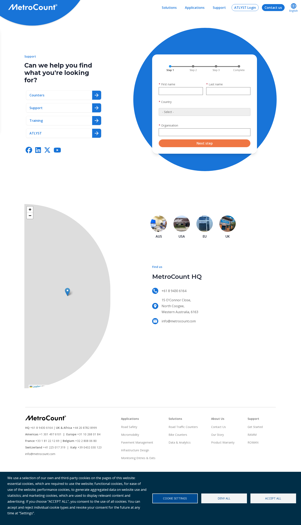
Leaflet (36, 386)
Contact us (273, 7)
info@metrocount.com (40, 454)
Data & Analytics (180, 442)
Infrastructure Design (135, 450)
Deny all (224, 498)
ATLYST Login (245, 7)
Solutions (169, 7)
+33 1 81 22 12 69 (47, 441)
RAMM (252, 435)
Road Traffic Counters (183, 427)
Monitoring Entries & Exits (138, 458)
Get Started (255, 427)
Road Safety (129, 427)
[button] (67, 292)
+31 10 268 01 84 (88, 434)
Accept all (273, 498)
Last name (216, 84)
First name (168, 84)
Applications (195, 7)
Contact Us (218, 427)
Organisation (169, 125)
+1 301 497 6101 (50, 434)
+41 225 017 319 (54, 447)
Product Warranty (222, 442)
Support (219, 7)
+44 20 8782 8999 (85, 428)
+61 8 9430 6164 (41, 428)
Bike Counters (178, 435)
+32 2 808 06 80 (85, 441)
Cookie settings (175, 498)
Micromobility (130, 435)
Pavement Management (137, 442)
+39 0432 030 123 (90, 447)
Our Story (217, 435)
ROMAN (253, 442)
